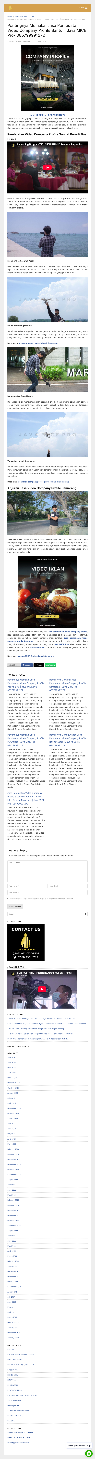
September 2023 (14, 1175)
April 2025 (11, 1103)
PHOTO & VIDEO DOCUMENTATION (22, 1395)
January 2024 (13, 1154)
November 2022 (14, 1215)
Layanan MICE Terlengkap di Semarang (35, 656)
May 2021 (11, 1307)
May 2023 (11, 1195)
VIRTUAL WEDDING (15, 1416)
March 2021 (12, 1317)
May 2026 (11, 1067)
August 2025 (12, 1093)
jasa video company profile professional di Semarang (43, 482)
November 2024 (14, 1108)
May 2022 (11, 1246)
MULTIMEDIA (12, 1385)
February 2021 (13, 1322)
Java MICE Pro (38, 115)
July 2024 (11, 1124)
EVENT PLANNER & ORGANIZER (20, 1365)
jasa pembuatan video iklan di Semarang (38, 343)
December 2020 (14, 1333)
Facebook (27, 665)
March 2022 (12, 1256)
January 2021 (12, 1327)
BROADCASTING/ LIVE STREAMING (21, 1354)
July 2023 (11, 1185)
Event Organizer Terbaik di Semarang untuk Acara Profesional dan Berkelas (38, 1039)
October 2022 (13, 1220)
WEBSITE (11, 1421)
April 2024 (11, 1139)
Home (9, 17)
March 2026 (12, 1078)
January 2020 (13, 1338)
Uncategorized (13, 1405)
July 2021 (11, 1297)
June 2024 (11, 1129)
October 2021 (13, 1282)
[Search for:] (47, 914)
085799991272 (56, 115)
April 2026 (11, 1073)
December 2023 (14, 1159)
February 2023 (13, 1200)
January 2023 (13, 1205)
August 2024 (12, 1118)
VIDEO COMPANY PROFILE (25, 17)
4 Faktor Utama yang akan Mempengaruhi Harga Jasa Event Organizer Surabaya (40, 1034)
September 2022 (14, 1225)
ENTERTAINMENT (14, 1360)
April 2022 (11, 1251)
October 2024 (13, 1113)
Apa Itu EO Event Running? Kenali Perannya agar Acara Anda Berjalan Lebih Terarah (41, 1018)
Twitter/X (39, 665)
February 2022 (13, 1261)
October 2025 (13, 1088)
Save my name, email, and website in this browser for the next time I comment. (41, 899)
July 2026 (11, 1057)
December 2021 (13, 1271)
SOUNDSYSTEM (14, 1400)
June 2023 (11, 1190)
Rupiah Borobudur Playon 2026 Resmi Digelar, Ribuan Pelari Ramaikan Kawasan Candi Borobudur (46, 1023)
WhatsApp (51, 665)
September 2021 (14, 1287)
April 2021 (11, 1312)
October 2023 (13, 1169)
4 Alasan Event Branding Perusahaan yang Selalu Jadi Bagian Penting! (35, 1029)
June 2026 (11, 1062)
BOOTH (10, 1349)
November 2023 (14, 1164)
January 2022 (13, 1266)
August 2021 (12, 1292)
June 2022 (11, 1241)
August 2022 (12, 1231)
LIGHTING (11, 1380)
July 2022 (11, 1236)
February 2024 (13, 1149)
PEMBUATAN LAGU (15, 1390)
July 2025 (11, 1098)
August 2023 (12, 1180)
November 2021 (13, 1276)
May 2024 (11, 1134)
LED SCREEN (12, 1375)
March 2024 (12, 1144)
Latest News (12, 1370)
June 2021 (11, 1302)
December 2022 (13, 1210)
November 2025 (14, 1083)
